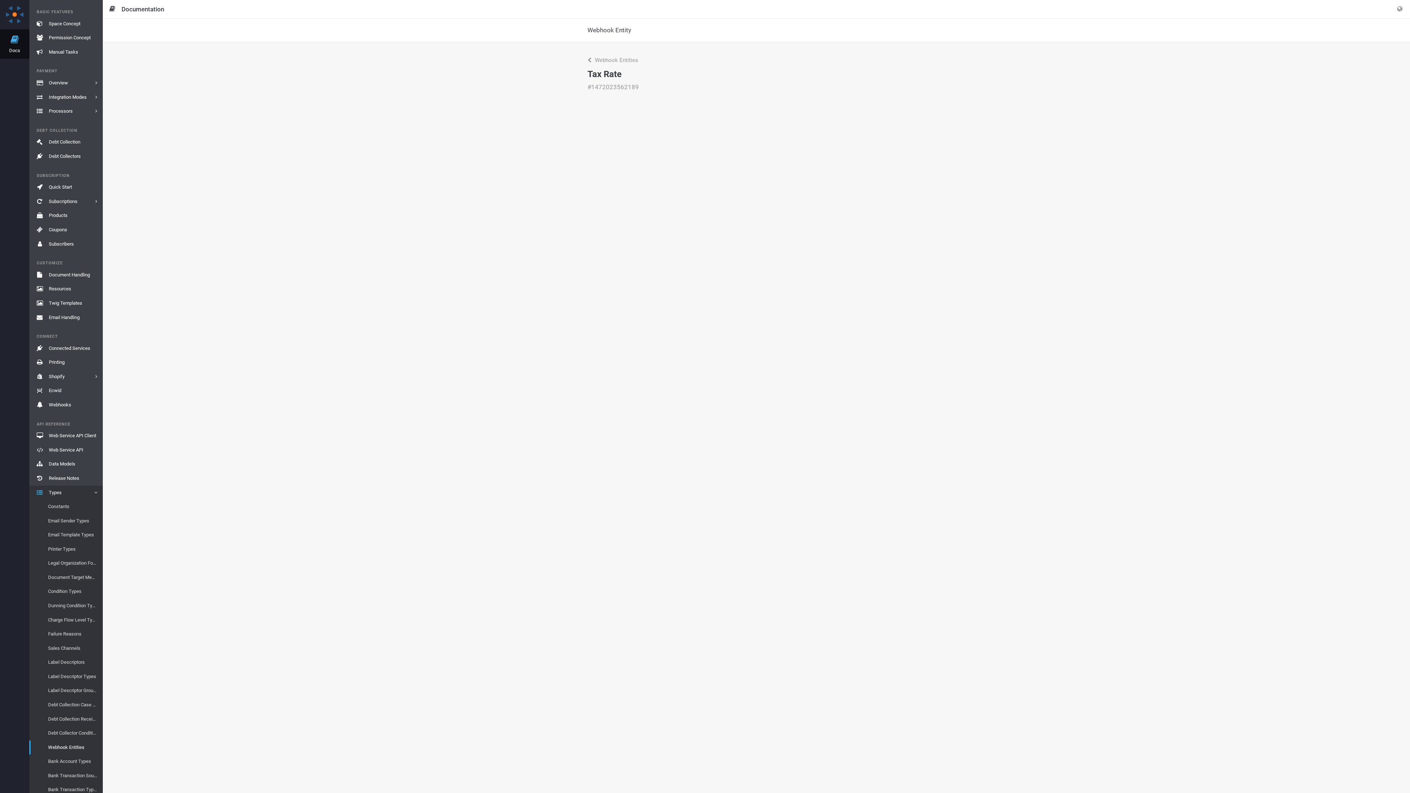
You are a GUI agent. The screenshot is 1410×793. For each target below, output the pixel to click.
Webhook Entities (615, 60)
